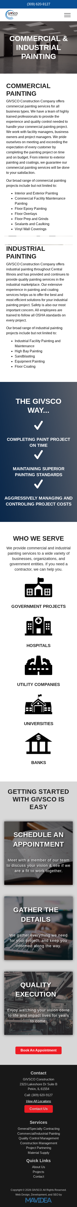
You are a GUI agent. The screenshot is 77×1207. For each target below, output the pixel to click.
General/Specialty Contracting (38, 1128)
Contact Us (39, 1109)
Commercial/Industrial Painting (38, 1133)
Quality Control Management (39, 1138)
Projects (38, 1172)
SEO (55, 1194)
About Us (38, 1167)
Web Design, (22, 1194)
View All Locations (38, 1101)
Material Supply (38, 1152)
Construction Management (38, 1143)
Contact (38, 1176)
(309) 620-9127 (38, 4)
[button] (67, 15)
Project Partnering (38, 1148)
